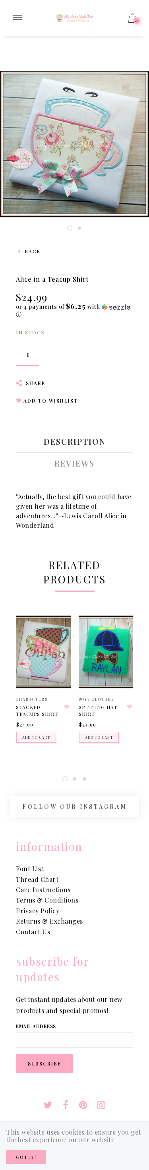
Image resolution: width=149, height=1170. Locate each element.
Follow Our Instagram (74, 806)
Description (75, 441)
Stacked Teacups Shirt (37, 710)
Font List (30, 868)
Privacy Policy (37, 911)
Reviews (74, 463)
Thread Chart (37, 879)
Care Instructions (43, 889)
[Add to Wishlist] (67, 707)
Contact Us (33, 932)
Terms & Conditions (47, 900)
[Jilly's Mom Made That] (74, 17)
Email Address (36, 1026)
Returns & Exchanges (49, 921)
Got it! (26, 1157)
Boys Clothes (96, 699)
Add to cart (36, 737)
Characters (32, 699)
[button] (74, 310)
